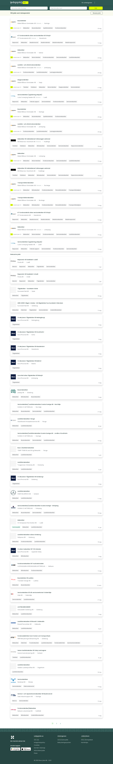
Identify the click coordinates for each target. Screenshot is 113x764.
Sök (96, 8)
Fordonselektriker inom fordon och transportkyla (34, 636)
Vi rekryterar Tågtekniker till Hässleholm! (31, 346)
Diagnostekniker (23, 80)
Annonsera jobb (62, 740)
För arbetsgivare (87, 3)
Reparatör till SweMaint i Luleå (28, 260)
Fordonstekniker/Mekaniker (27, 708)
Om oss (36, 740)
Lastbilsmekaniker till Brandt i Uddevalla (31, 621)
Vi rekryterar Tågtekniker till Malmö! (29, 361)
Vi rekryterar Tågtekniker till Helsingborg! (31, 317)
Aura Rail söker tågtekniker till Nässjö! (30, 375)
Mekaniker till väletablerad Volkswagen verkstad (34, 139)
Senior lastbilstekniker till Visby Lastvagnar (32, 650)
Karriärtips (84, 742)
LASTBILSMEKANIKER (24, 607)
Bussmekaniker (23, 390)
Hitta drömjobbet (87, 740)
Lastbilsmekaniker (24, 462)
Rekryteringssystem (64, 742)
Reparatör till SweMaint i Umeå (28, 274)
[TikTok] (21, 760)
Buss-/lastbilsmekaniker (26, 448)
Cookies (36, 745)
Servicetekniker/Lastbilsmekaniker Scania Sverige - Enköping (38, 506)
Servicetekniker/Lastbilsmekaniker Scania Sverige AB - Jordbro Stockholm (42, 433)
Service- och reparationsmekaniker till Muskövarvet (35, 694)
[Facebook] (18, 760)
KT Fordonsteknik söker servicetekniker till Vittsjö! (34, 36)
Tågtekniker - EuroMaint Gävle (28, 289)
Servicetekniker (23, 679)
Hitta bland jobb (39, 750)
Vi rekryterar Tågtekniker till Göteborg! (30, 477)
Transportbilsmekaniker (26, 183)
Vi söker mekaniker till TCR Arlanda (29, 549)
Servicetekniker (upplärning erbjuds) (30, 95)
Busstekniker (22, 21)
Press (35, 753)
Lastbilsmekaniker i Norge (26, 419)
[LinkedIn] (15, 760)
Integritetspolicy (39, 742)
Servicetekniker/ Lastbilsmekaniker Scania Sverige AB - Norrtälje (39, 404)
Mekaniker (21, 50)
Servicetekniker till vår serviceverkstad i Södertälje (34, 592)
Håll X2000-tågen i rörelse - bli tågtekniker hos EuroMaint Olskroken (40, 303)
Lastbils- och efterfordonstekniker (29, 65)
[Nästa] (60, 723)
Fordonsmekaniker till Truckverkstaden (31, 564)
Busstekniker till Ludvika (25, 578)
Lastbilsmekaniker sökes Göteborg (29, 535)
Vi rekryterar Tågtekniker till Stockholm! (31, 332)
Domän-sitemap (39, 748)
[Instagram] (11, 760)
